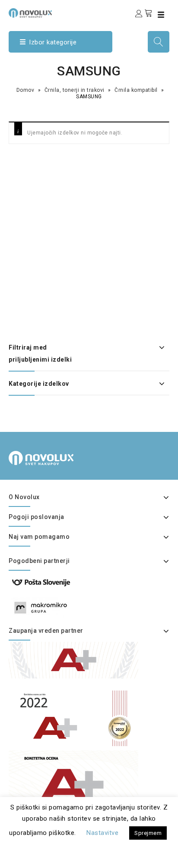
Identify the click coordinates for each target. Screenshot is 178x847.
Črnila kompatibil (136, 90)
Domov (25, 90)
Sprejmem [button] (148, 833)
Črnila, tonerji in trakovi (74, 90)
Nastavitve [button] (102, 833)
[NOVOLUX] (30, 13)
